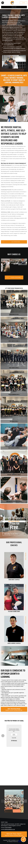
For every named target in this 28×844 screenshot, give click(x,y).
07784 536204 (8, 827)
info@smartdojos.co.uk (9, 829)
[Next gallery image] (25, 801)
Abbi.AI (19, 841)
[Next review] (25, 735)
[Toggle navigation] (2, 2)
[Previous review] (2, 735)
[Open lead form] (23, 839)
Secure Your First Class (14, 534)
